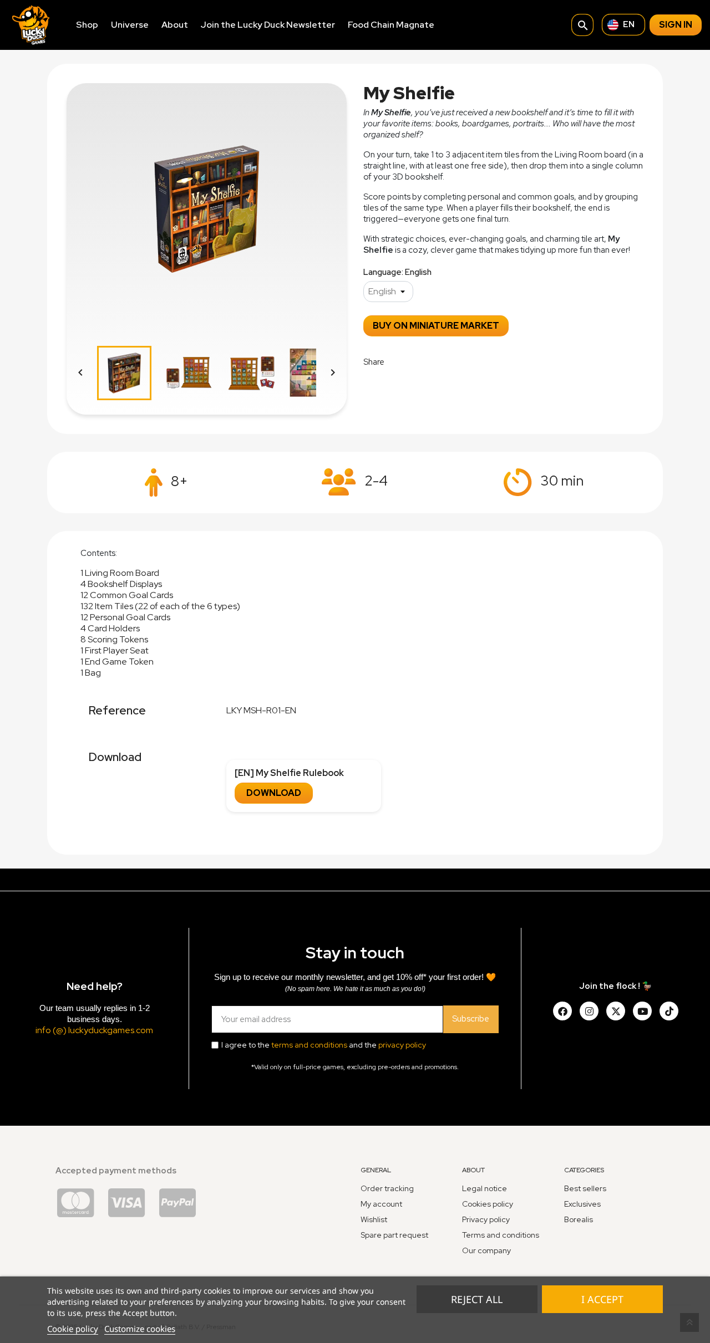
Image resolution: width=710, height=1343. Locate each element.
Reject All (477, 1299)
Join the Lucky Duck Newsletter (268, 24)
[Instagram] (589, 1011)
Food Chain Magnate (391, 24)
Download (273, 793)
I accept (602, 1299)
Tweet (428, 361)
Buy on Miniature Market (436, 325)
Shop (87, 24)
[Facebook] (562, 1011)
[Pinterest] (669, 1011)
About (174, 24)
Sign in (675, 24)
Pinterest (456, 361)
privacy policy (402, 1045)
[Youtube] (642, 1011)
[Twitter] (615, 1011)
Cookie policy (72, 1328)
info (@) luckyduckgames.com (94, 1030)
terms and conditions (309, 1045)
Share (400, 361)
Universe (130, 24)
